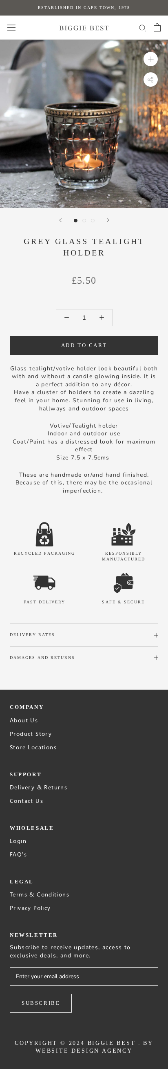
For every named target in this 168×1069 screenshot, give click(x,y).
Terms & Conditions (39, 894)
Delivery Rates (32, 634)
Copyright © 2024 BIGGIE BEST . (78, 1043)
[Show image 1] (75, 220)
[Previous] (60, 220)
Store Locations (33, 747)
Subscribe (41, 1003)
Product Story (31, 733)
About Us (24, 720)
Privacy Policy (30, 908)
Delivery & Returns (38, 787)
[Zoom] (151, 59)
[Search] (142, 27)
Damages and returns (42, 657)
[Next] (108, 220)
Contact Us (26, 801)
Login (18, 841)
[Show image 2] (84, 220)
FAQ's (18, 854)
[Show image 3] (93, 220)
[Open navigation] (11, 28)
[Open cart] (157, 27)
